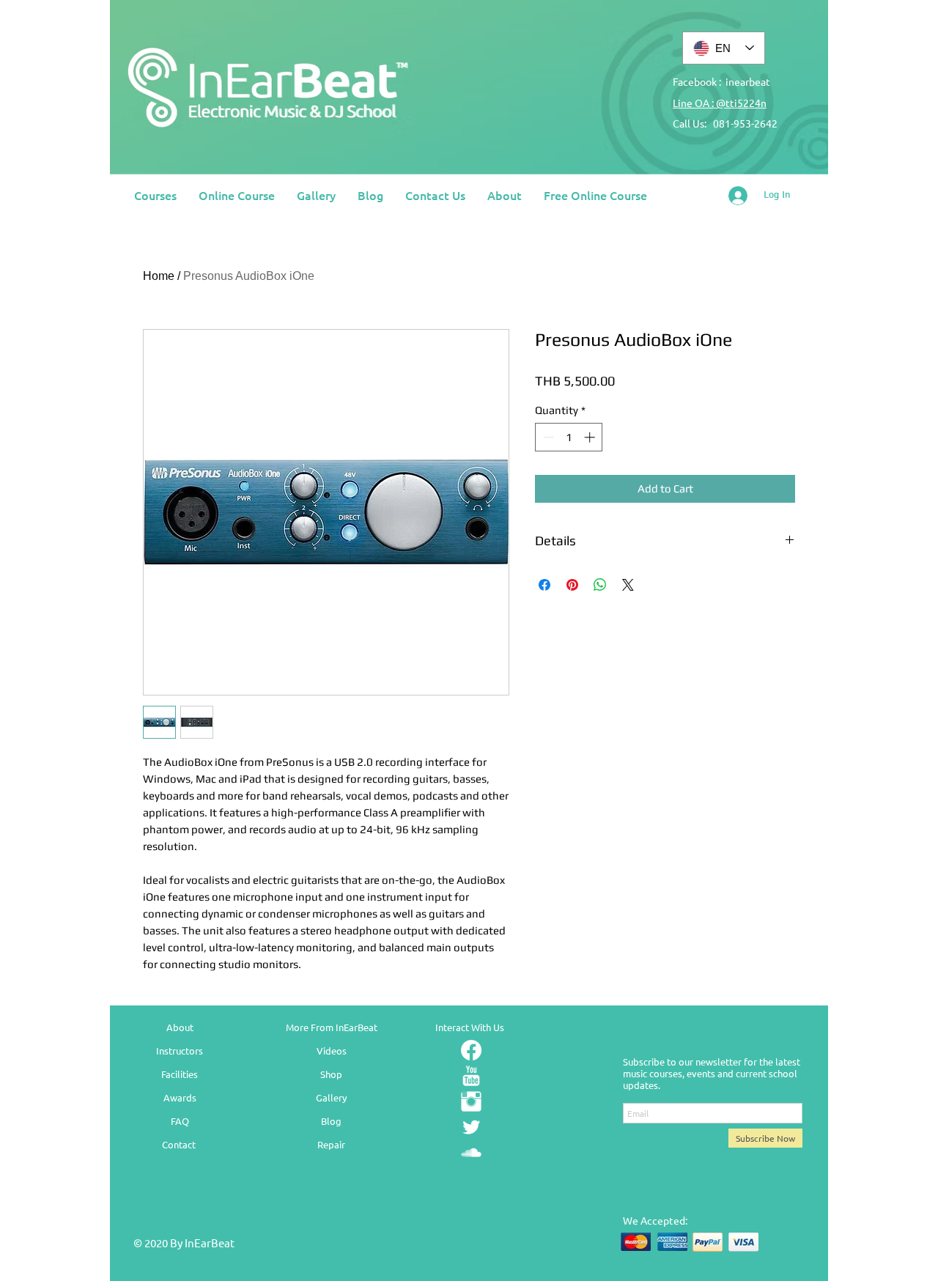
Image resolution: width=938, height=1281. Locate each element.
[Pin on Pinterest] (572, 585)
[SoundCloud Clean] (471, 1152)
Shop (331, 1074)
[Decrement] (547, 437)
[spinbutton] (569, 437)
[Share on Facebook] (544, 585)
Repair (331, 1144)
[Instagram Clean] (471, 1101)
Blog (331, 1121)
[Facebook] (471, 1050)
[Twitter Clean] (471, 1127)
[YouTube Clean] (471, 1076)
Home (158, 276)
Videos (332, 1050)
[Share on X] (628, 585)
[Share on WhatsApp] (600, 585)
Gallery (331, 1097)
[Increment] (591, 437)
